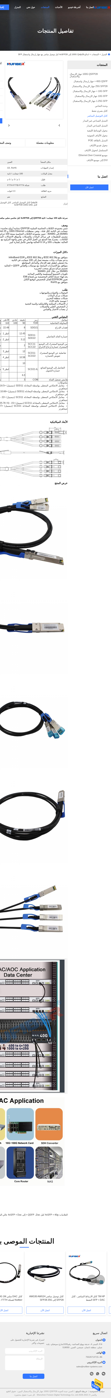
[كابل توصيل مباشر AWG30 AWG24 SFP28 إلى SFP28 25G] (45, 1273)
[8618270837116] (98, 1374)
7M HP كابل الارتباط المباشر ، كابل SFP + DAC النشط (88, 1298)
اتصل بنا (90, 7)
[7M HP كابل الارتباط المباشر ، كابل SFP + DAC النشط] (86, 1273)
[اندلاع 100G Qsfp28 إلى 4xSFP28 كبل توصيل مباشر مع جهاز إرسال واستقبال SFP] (34, 90)
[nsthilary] (92, 1374)
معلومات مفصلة (45, 142)
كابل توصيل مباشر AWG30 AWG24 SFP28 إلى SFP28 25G (46, 1298)
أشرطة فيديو (74, 7)
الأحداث (58, 7)
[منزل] (102, 7)
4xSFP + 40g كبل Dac (47, 1215)
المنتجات (45, 7)
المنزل (17, 7)
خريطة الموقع (81, 1391)
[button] (100, 1280)
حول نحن (30, 7)
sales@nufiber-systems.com (89, 1366)
